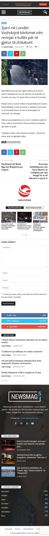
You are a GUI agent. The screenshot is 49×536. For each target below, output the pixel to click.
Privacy (17, 529)
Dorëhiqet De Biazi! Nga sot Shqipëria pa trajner (12, 167)
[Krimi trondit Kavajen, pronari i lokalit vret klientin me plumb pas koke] (8, 445)
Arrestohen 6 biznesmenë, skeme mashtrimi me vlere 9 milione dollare (24, 226)
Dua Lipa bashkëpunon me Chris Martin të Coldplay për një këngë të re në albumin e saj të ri (38, 171)
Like (44, 315)
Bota (9, 18)
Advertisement (28, 529)
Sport (3, 500)
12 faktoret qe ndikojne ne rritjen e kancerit (21, 351)
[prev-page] (23, 235)
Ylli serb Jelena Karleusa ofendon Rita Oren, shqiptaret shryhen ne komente (21, 362)
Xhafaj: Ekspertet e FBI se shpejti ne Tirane (21, 372)
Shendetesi (5, 512)
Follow (42, 321)
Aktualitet (21, 221)
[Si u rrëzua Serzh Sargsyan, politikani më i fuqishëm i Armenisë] (8, 217)
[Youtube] (32, 424)
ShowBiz (4, 508)
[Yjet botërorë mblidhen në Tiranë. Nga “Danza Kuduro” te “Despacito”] (8, 472)
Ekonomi (4, 504)
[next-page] (26, 235)
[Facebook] (4, 53)
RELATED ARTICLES (15, 208)
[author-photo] (24, 190)
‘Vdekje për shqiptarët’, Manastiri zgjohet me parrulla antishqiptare (39, 227)
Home (3, 18)
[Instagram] (22, 424)
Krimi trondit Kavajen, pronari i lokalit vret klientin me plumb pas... (31, 444)
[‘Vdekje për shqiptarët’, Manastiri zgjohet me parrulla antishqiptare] (40, 217)
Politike (4, 496)
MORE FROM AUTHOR (33, 208)
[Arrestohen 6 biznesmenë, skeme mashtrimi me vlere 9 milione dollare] (24, 217)
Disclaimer (8, 529)
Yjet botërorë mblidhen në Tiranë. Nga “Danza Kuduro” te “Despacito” (31, 470)
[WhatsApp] (23, 53)
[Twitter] (10, 53)
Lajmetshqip (8, 47)
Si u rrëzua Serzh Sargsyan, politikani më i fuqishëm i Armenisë (8, 226)
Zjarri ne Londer (13, 142)
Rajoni (36, 221)
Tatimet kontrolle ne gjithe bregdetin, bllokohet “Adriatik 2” (32, 456)
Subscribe (42, 327)
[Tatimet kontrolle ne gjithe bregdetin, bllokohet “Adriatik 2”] (8, 459)
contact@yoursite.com (29, 418)
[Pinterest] (16, 53)
